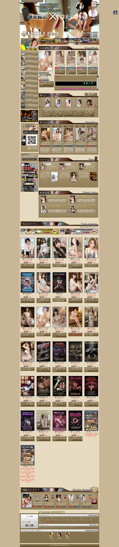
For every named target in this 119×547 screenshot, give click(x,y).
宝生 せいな (91, 142)
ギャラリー (50, 519)
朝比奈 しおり (79, 142)
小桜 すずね (57, 108)
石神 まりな (91, 259)
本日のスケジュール (44, 517)
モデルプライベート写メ (87, 519)
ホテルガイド (75, 519)
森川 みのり (45, 142)
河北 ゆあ (70, 64)
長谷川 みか (78, 108)
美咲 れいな (59, 259)
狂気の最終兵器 (91, 362)
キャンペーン (74, 517)
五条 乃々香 (69, 166)
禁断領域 (59, 293)
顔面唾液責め (43, 397)
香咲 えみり (75, 259)
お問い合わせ (53, 527)
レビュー (42, 519)
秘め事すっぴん (43, 431)
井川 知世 (67, 142)
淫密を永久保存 (27, 431)
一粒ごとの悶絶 (75, 431)
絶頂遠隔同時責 (27, 293)
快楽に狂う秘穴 (91, 397)
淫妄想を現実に (75, 362)
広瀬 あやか (43, 259)
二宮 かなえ (27, 259)
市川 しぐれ (50, 166)
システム (66, 517)
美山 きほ (74, 293)
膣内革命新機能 (59, 431)
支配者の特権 (75, 397)
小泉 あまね (92, 64)
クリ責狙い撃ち (27, 397)
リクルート (74, 527)
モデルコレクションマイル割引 (62, 519)
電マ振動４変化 (59, 397)
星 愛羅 (91, 328)
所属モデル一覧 (84, 517)
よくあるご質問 (43, 527)
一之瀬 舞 (90, 293)
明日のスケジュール (56, 517)
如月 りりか (59, 64)
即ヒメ (41, 522)
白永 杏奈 (85, 503)
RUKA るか (67, 108)
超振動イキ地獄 (59, 362)
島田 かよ (46, 108)
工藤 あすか (81, 64)
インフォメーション (64, 527)
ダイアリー (93, 517)
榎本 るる (88, 108)
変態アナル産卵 (43, 362)
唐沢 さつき (43, 76)
